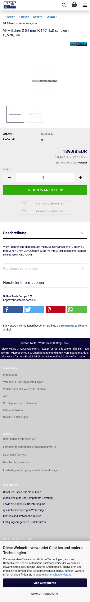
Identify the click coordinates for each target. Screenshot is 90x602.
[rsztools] (8, 5)
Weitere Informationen (45, 593)
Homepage (67, 325)
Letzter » (52, 16)
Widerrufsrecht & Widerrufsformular (24, 389)
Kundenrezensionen (20, 268)
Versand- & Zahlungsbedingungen (23, 381)
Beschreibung (14, 233)
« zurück (24, 16)
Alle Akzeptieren (45, 583)
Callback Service (13, 410)
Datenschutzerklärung (58, 574)
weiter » (38, 16)
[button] (9, 177)
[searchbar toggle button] (64, 5)
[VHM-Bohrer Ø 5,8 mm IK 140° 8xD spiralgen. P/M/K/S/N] (45, 73)
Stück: (7, 169)
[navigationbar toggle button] (85, 5)
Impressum (10, 374)
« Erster (10, 16)
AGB (5, 396)
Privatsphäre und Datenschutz (21, 403)
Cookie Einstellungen (15, 417)
